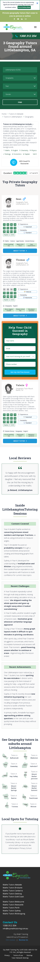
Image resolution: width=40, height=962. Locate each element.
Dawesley (14, 765)
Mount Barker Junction (34, 775)
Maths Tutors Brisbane (12, 887)
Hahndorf (34, 765)
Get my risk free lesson (20, 372)
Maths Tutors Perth (11, 907)
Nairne (14, 797)
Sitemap (29, 955)
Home (4, 114)
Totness (15, 805)
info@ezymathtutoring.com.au (15, 928)
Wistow (33, 805)
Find (20, 102)
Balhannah (14, 756)
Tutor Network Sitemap (20, 958)
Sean (18, 199)
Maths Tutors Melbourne (13, 901)
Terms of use (18, 955)
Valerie (20, 385)
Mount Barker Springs (14, 786)
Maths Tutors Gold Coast (13, 896)
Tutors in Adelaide (16, 114)
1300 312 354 (27, 36)
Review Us (23, 940)
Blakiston (34, 756)
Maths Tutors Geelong (12, 893)
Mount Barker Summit (34, 786)
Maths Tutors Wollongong (14, 913)
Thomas (20, 259)
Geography (29, 117)
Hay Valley (14, 775)
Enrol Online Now (24, 7)
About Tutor (19, 251)
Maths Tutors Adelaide (12, 884)
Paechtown (33, 797)
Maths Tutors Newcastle (13, 904)
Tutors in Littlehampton (13, 117)
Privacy (7, 955)
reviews (10, 940)
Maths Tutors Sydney (12, 910)
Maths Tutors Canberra (13, 890)
